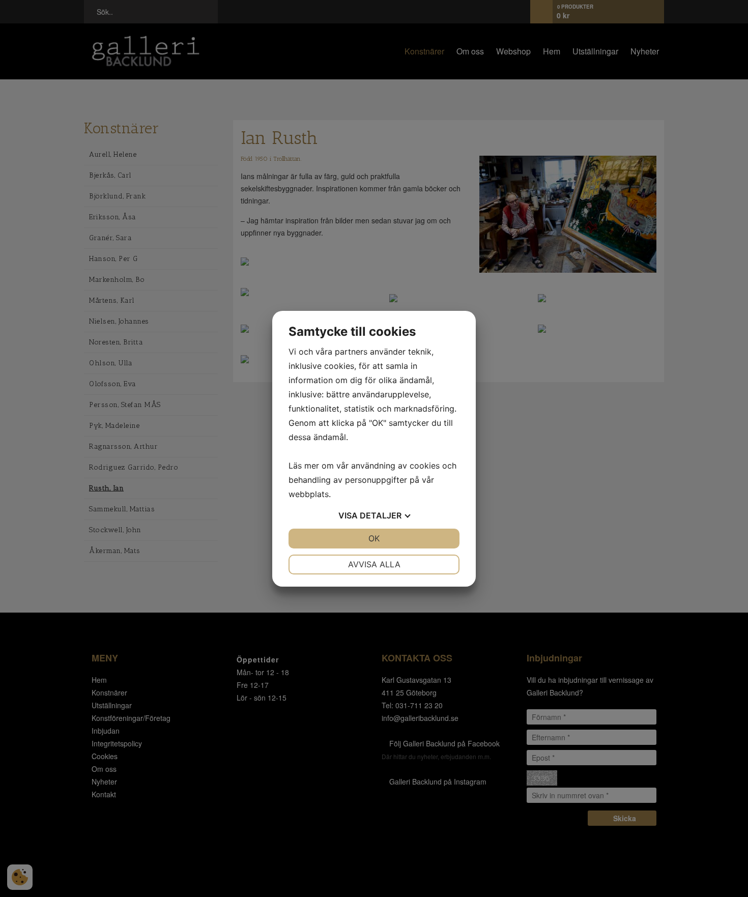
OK (374, 538)
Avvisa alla (374, 564)
